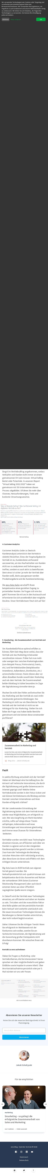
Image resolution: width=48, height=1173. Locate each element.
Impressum (24, 1157)
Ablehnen (5, 19)
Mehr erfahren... (16, 20)
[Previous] (2, 1104)
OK (41, 19)
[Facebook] (14, 1170)
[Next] (45, 1104)
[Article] (24, 1097)
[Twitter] (24, 1170)
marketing (9, 1112)
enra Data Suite (12, 585)
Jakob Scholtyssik (24, 1065)
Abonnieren (24, 1037)
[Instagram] (21, 1152)
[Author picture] (24, 1055)
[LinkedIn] (27, 1152)
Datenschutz (24, 1160)
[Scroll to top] (33, 1170)
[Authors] (7, 1090)
